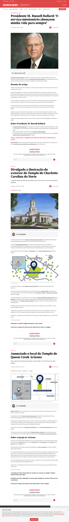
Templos (21, 9)
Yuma (39, 447)
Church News (11, 1)
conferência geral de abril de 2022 (37, 79)
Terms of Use (57, 514)
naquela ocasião (44, 291)
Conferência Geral (46, 9)
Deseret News (5, 1)
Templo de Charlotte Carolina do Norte (34, 239)
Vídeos (39, 9)
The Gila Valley (43, 442)
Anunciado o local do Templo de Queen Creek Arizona (26, 323)
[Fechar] (67, 510)
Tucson (20, 444)
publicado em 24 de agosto (30, 427)
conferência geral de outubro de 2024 (47, 433)
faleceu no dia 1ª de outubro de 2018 (21, 135)
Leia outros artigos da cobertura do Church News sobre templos (30, 483)
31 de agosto (32, 251)
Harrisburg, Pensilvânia (51, 292)
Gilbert (52, 442)
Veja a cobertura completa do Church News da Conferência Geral (33, 139)
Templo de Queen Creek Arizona (29, 416)
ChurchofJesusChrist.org (44, 251)
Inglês (19, 190)
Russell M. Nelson (35, 432)
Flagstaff (44, 447)
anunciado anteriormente (21, 244)
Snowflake (34, 442)
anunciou (42, 432)
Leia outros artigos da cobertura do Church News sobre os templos (31, 327)
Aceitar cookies (34, 519)
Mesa (21, 442)
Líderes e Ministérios (13, 9)
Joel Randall (22, 234)
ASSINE (65, 1)
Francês (30, 371)
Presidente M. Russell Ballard (17, 77)
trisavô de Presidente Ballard (38, 131)
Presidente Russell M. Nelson (31, 286)
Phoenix (12, 444)
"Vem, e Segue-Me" (33, 9)
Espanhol (25, 371)
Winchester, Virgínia (40, 292)
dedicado (13, 299)
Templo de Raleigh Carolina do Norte (45, 297)
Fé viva (25, 9)
